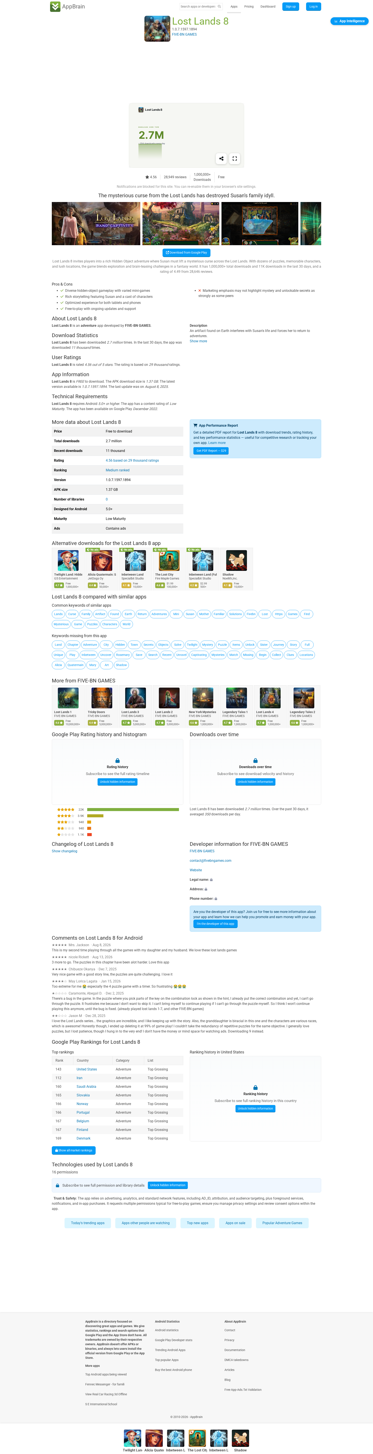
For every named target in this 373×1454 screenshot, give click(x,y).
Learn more (217, 443)
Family (86, 614)
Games (292, 614)
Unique (58, 655)
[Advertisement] (181, 73)
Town (134, 644)
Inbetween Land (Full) (203, 574)
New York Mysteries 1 (203, 712)
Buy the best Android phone (173, 1370)
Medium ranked (118, 470)
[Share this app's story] (221, 158)
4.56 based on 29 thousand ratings (132, 460)
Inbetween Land (133, 574)
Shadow (228, 574)
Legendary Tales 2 (302, 712)
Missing (248, 655)
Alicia (58, 665)
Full (307, 644)
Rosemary (123, 655)
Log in (314, 6)
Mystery (207, 644)
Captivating (199, 655)
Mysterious (61, 624)
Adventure (90, 644)
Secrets (148, 644)
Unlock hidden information (117, 781)
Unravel (181, 655)
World (126, 624)
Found (114, 614)
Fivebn (251, 614)
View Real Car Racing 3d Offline (106, 1394)
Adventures (159, 614)
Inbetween (89, 655)
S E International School (101, 1404)
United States (87, 1069)
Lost (265, 614)
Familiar (219, 614)
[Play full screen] (234, 158)
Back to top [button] (362, 1415)
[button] (255, 879)
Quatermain (76, 665)
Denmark (83, 1139)
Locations (306, 655)
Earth (128, 614)
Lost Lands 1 (63, 712)
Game (78, 624)
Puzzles (92, 624)
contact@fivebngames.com (210, 861)
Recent (167, 655)
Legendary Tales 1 (235, 712)
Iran (79, 1078)
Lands (58, 614)
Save (139, 655)
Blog (227, 1379)
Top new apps (197, 1223)
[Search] (219, 6)
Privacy (229, 1340)
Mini (176, 614)
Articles (229, 1370)
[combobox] (198, 6)
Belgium (83, 1121)
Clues (290, 655)
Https (279, 614)
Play (72, 655)
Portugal (83, 1113)
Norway (82, 1104)
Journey (278, 644)
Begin (263, 655)
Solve (177, 644)
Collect (276, 655)
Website (196, 870)
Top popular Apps (167, 1360)
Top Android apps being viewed (106, 1374)
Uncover (105, 655)
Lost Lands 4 (265, 712)
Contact (229, 1330)
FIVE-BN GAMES (96, 681)
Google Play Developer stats (173, 1340)
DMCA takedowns (236, 1360)
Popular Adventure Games (282, 1223)
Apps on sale (235, 1223)
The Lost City (164, 574)
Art (107, 665)
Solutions (235, 614)
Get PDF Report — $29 (211, 450)
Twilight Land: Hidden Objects (68, 574)
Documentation (234, 1350)
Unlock (249, 644)
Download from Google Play (188, 252)
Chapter (73, 644)
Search (153, 655)
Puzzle (222, 644)
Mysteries (218, 655)
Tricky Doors (96, 712)
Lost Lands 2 (164, 712)
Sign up (291, 6)
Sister (264, 644)
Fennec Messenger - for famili (104, 1384)
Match (233, 655)
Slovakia (83, 1095)
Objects (163, 644)
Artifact (100, 614)
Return (142, 614)
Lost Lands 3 (130, 712)
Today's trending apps (87, 1223)
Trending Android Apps (170, 1350)
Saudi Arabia (86, 1087)
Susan (190, 614)
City (106, 644)
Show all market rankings (75, 1150)
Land (58, 644)
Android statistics (167, 1330)
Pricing (249, 6)
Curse (72, 614)
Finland (82, 1130)
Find (307, 614)
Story (293, 644)
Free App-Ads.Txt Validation (243, 1389)
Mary (92, 665)
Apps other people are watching (146, 1223)
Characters (109, 624)
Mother (204, 614)
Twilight (192, 644)
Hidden (120, 644)
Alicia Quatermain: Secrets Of (102, 574)
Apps (234, 6)
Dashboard (268, 6)
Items (236, 644)
